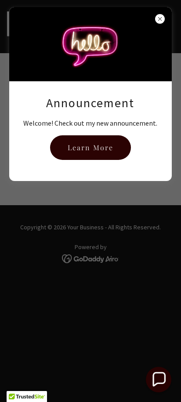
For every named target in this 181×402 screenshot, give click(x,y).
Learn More (90, 147)
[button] (158, 379)
